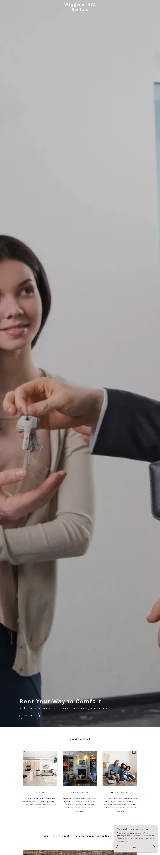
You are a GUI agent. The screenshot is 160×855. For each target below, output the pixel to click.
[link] (80, 10)
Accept (135, 847)
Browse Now (29, 716)
